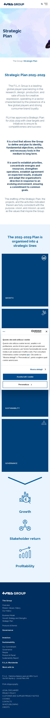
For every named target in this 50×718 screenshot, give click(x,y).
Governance (7, 650)
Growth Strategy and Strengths (14, 618)
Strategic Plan (30, 61)
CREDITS (6, 707)
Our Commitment (9, 647)
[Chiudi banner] (46, 331)
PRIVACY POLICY (9, 693)
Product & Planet (8, 655)
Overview (6, 605)
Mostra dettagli (36, 369)
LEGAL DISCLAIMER (10, 690)
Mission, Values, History (11, 608)
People (5, 652)
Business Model (8, 615)
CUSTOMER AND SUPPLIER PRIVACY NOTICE (20, 696)
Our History (6, 611)
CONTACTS (7, 702)
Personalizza (23, 384)
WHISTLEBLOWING (10, 704)
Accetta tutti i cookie (25, 377)
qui (28, 355)
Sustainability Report (10, 658)
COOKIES (6, 699)
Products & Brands (9, 626)
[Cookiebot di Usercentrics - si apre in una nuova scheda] (31, 331)
